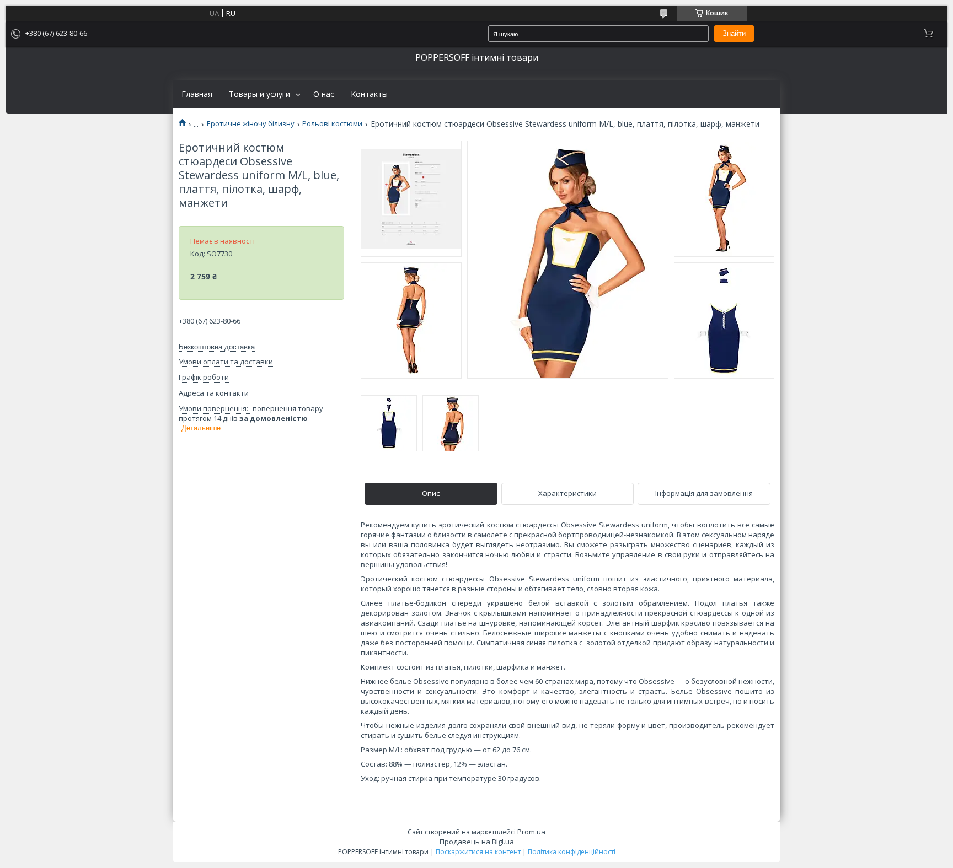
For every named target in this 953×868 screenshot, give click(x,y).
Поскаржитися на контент (478, 851)
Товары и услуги (259, 94)
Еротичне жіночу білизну (251, 123)
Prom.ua (531, 832)
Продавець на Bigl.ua (477, 842)
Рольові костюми (332, 123)
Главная (196, 94)
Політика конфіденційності (571, 851)
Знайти (734, 33)
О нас (323, 94)
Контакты (369, 94)
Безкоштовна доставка (217, 347)
